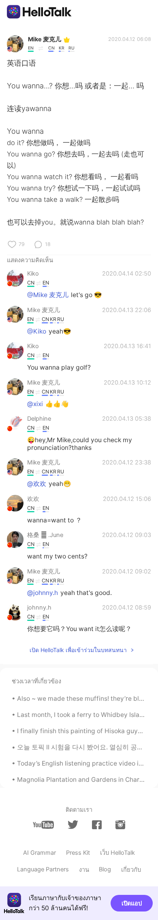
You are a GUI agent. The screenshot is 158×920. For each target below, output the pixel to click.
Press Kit (78, 852)
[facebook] (97, 825)
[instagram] (120, 825)
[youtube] (43, 825)
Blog (105, 869)
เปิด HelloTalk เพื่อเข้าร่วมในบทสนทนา (78, 649)
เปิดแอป (132, 903)
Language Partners (43, 869)
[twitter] (73, 824)
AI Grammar (39, 852)
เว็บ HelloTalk (117, 852)
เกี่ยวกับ (131, 869)
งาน (84, 869)
